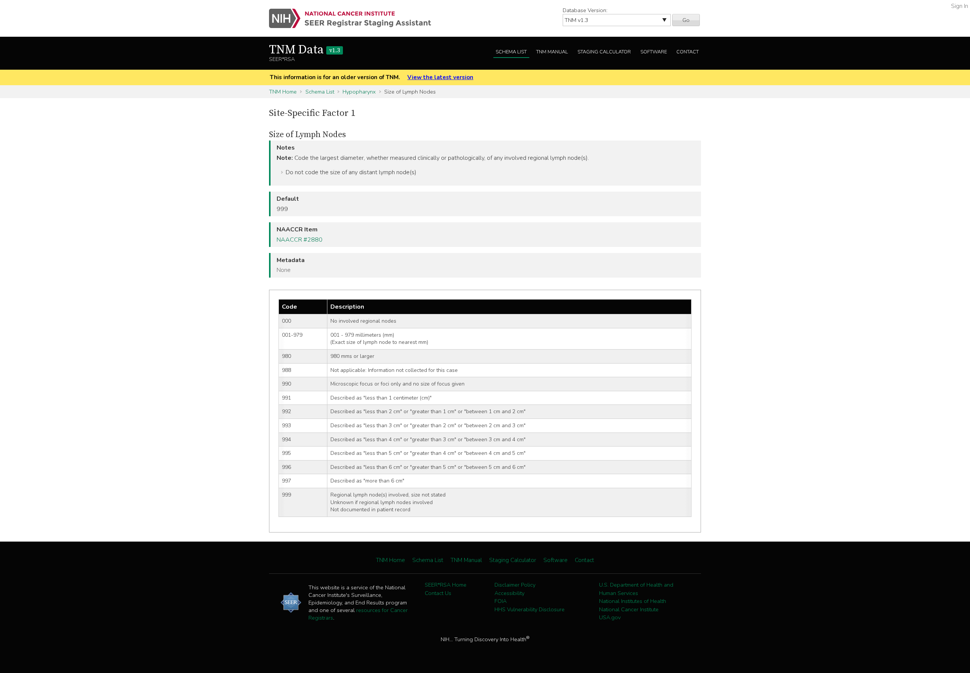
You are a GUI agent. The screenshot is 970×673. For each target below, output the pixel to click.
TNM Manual (552, 51)
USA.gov (610, 617)
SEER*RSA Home (445, 585)
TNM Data (304, 50)
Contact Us (438, 593)
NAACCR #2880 (299, 240)
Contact (687, 51)
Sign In (959, 6)
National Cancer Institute (629, 609)
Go (686, 20)
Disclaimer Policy (514, 585)
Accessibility (509, 593)
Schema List (511, 51)
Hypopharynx (359, 91)
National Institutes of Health (632, 601)
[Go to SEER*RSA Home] (354, 18)
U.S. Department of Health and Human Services (636, 589)
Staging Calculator (604, 51)
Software (653, 51)
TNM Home (283, 91)
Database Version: (585, 10)
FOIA (500, 601)
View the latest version (440, 77)
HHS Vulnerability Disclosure (529, 609)
